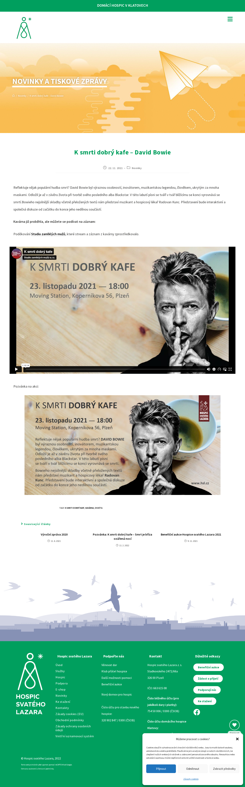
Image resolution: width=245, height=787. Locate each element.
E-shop (61, 689)
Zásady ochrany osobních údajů (73, 728)
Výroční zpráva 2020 (54, 534)
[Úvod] (13, 95)
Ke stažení (63, 702)
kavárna (89, 508)
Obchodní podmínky (70, 720)
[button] (237, 739)
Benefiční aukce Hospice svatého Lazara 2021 (191, 534)
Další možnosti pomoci (116, 678)
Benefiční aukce (111, 684)
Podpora (62, 683)
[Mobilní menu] (229, 19)
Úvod (59, 665)
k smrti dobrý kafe (74, 508)
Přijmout (161, 769)
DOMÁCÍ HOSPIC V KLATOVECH (122, 5)
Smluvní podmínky (46, 768)
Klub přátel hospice (114, 671)
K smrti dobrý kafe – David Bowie (46, 95)
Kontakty (62, 708)
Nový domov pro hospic (116, 694)
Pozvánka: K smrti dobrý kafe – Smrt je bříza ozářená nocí (122, 536)
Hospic (60, 677)
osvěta (98, 508)
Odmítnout (192, 769)
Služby (60, 671)
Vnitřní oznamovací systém (75, 736)
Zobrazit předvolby (224, 769)
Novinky (137, 168)
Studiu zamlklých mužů (48, 234)
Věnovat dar (109, 665)
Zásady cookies (190, 778)
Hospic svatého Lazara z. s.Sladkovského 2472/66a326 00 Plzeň (164, 671)
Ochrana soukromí (28, 768)
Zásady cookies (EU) (69, 714)
